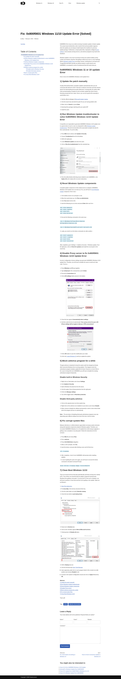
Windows (36, 38)
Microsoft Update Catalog (81, 99)
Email (75, 619)
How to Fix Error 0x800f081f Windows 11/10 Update (73, 667)
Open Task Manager (78, 567)
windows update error (74, 604)
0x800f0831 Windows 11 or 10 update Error (33, 54)
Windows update (81, 3)
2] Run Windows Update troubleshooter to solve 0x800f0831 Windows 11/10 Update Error (39, 59)
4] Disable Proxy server (65, 588)
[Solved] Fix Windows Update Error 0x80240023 (72, 669)
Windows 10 (51, 3)
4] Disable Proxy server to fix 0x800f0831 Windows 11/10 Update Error (39, 64)
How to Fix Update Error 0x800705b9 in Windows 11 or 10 (74, 671)
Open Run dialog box (66, 486)
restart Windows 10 (71, 356)
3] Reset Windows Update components (34, 62)
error (65, 604)
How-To (61, 3)
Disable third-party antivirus (34, 71)
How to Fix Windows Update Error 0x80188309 (71, 673)
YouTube (23, 44)
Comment (62, 625)
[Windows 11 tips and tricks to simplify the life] (23, 3)
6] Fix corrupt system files (31, 72)
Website (90, 619)
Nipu (23, 38)
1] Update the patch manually (32, 56)
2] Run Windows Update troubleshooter (69, 584)
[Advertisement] (56, 21)
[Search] (99, 3)
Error (70, 3)
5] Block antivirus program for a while (34, 67)
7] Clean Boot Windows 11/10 (32, 74)
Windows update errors (69, 61)
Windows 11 (39, 3)
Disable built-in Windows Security (35, 69)
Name (62, 619)
